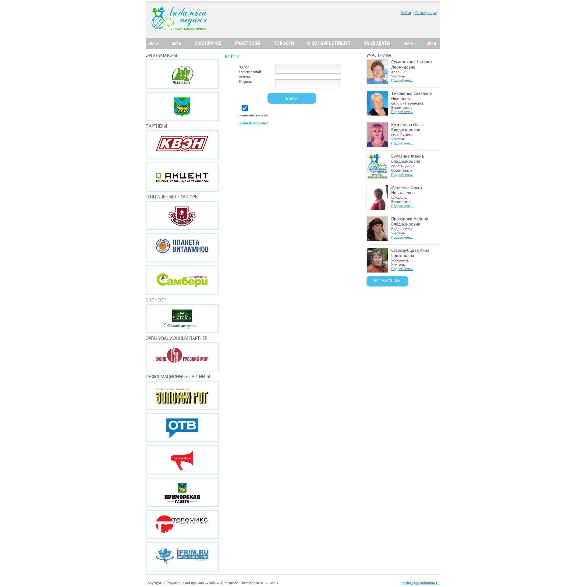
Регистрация (426, 13)
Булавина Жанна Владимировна (407, 159)
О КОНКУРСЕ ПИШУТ (328, 43)
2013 (431, 43)
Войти (406, 13)
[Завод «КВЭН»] (182, 144)
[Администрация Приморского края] (182, 106)
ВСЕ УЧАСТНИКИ (387, 281)
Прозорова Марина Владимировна (409, 221)
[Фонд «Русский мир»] (182, 357)
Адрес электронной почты (250, 72)
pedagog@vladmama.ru (421, 583)
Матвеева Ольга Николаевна (406, 190)
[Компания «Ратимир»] (182, 215)
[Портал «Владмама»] (182, 74)
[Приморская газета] (182, 492)
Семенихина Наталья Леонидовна (411, 64)
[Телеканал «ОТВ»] (182, 427)
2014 (408, 43)
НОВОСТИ (283, 43)
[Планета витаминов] (182, 247)
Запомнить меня (253, 115)
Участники (247, 43)
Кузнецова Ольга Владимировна (407, 127)
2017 (153, 43)
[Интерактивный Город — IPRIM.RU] (182, 556)
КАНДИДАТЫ (377, 43)
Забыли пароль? (253, 123)
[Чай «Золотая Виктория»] (182, 318)
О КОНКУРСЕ (207, 43)
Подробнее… (402, 80)
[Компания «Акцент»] (182, 177)
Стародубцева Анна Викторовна (410, 253)
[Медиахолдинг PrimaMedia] (182, 460)
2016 (176, 43)
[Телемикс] (182, 524)
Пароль (245, 81)
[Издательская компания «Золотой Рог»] (182, 395)
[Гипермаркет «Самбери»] (182, 280)
